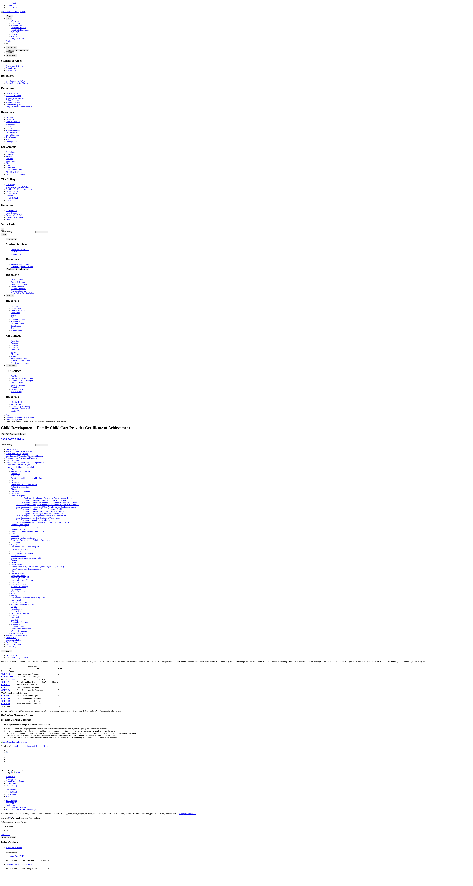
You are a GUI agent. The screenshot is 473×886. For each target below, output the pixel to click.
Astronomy (15, 482)
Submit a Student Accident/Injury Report (22, 809)
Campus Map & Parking (15, 215)
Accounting (15, 469)
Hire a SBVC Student (14, 794)
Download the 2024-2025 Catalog (19, 864)
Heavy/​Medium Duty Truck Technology (26, 569)
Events (8, 126)
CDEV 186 (5, 704)
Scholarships (11, 70)
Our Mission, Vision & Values (17, 187)
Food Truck (10, 161)
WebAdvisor (16, 21)
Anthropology (16, 476)
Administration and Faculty (16, 635)
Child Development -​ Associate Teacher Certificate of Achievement (42, 500)
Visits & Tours (11, 213)
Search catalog (6, 232)
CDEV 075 (5, 674)
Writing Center (11, 142)
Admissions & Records (15, 66)
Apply (8, 41)
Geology (14, 562)
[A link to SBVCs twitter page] (7, 753)
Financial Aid (11, 48)
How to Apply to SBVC (15, 81)
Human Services (17, 573)
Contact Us (10, 219)
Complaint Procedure (187, 814)
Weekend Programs (13, 102)
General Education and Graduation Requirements (25, 462)
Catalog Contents (12, 642)
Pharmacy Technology (19, 602)
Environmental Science (20, 549)
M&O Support (11, 801)
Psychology (15, 615)
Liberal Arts (15, 582)
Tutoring (9, 139)
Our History (10, 185)
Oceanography (16, 600)
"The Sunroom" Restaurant (16, 174)
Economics (15, 536)
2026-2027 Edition (12, 439)
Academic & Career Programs (17, 50)
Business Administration (20, 491)
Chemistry (15, 494)
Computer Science (18, 529)
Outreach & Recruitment (15, 217)
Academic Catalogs (13, 96)
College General (12, 449)
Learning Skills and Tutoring (22, 580)
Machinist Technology (19, 587)
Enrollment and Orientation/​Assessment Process (24, 456)
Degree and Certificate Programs (18, 465)
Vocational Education (19, 627)
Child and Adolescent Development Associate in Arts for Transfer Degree (44, 498)
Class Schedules (12, 93)
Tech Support (11, 137)
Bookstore (10, 156)
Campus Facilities (13, 193)
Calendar (9, 117)
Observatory (11, 165)
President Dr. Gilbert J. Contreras (19, 189)
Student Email (16, 25)
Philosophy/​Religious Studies (22, 604)
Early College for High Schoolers (19, 107)
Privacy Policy (11, 786)
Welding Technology (19, 631)
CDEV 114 (5, 685)
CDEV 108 (5, 698)
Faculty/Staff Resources (20, 30)
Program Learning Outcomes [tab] (17, 657)
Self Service (15, 23)
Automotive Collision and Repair (24, 485)
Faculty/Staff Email (18, 28)
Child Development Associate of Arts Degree (33, 520)
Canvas (14, 34)
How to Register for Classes (17, 83)
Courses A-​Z (11, 638)
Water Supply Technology (21, 629)
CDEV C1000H (9, 679)
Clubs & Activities (13, 122)
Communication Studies (20, 525)
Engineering (15, 542)
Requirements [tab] (11, 655)
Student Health (11, 133)
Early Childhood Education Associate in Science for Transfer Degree (42, 522)
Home (8, 415)
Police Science (16, 609)
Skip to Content (12, 3)
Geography (15, 560)
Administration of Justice (20, 471)
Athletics (9, 154)
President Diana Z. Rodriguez (22, 380)
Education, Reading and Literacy (23, 538)
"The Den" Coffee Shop (15, 172)
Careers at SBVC (12, 790)
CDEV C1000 (7, 677)
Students (10, 53)
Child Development (13, 419)
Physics (14, 607)
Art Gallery (10, 152)
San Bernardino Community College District (31, 746)
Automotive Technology (20, 487)
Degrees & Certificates (15, 98)
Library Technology (18, 584)
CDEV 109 (5, 701)
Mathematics (16, 589)
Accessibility (11, 777)
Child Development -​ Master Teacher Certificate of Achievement (41, 511)
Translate (19, 772)
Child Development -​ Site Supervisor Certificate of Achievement (41, 516)
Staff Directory (11, 200)
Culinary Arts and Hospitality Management (27, 531)
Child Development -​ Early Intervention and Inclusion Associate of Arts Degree (46, 502)
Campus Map (11, 119)
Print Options (6, 651)
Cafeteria (9, 159)
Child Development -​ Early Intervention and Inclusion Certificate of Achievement (47, 505)
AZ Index (10, 5)
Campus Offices (12, 191)
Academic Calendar (13, 644)
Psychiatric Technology (20, 613)
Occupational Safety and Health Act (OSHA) (28, 598)
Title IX (9, 796)
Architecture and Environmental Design (26, 478)
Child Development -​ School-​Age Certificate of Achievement (39, 513)
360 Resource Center (14, 170)
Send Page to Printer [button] (14, 848)
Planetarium (10, 168)
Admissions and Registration (17, 454)
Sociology (15, 620)
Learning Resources (13, 460)
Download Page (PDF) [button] (15, 856)
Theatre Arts (15, 624)
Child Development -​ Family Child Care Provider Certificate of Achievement (46, 507)
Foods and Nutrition (18, 556)
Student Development (19, 622)
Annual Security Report (15, 781)
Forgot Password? (18, 39)
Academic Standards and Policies (19, 451)
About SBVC (11, 55)
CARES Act (11, 783)
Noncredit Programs (14, 104)
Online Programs (12, 100)
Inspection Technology (20, 576)
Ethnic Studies (16, 551)
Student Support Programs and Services (21, 458)
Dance (13, 533)
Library (9, 163)
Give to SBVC (11, 211)
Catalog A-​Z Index (13, 640)
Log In (9, 19)
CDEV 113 (5, 682)
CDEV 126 (5, 690)
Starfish (14, 36)
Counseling (10, 124)
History (14, 571)
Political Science (17, 611)
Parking (9, 128)
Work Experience (17, 633)
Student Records (12, 135)
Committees (10, 196)
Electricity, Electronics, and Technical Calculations (30, 540)
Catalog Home (11, 7)
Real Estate (15, 618)
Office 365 (15, 32)
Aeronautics (15, 474)
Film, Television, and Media (22, 553)
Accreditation (11, 779)
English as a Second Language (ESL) (25, 547)
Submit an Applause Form (16, 807)
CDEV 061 (5, 695)
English (14, 544)
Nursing (14, 595)
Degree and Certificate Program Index (20, 417)
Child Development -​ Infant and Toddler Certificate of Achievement (42, 509)
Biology (14, 489)
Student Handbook (13, 130)
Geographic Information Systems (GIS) (26, 558)
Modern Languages (18, 591)
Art (12, 480)
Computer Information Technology (24, 527)
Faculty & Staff (12, 198)
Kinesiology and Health (20, 578)
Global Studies (16, 564)
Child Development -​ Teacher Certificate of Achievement (38, 518)
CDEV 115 (5, 687)
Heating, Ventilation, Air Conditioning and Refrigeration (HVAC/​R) (37, 567)
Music (13, 593)
